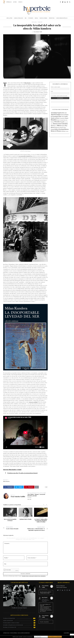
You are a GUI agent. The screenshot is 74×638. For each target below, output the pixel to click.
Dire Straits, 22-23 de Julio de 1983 (9, 627)
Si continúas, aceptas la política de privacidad (59, 95)
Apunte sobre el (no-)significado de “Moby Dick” (45, 600)
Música (59, 125)
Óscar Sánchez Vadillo (38, 31)
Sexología (63, 131)
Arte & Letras (55, 114)
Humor (52, 123)
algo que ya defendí (33, 402)
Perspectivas (57, 127)
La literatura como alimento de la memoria (19, 608)
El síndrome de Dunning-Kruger (9, 618)
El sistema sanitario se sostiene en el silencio (11, 622)
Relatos (67, 129)
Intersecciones (57, 124)
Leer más (29, 499)
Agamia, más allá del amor (8, 620)
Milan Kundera (27, 82)
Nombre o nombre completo (55, 86)
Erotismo (52, 121)
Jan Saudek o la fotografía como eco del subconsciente (13, 625)
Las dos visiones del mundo (12, 527)
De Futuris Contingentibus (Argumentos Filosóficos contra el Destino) (41, 521)
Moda (56, 125)
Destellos (54, 120)
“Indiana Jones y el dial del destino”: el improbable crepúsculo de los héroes (36, 528)
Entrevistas (65, 120)
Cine (59, 116)
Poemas (52, 129)
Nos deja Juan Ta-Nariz (43, 589)
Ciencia (62, 114)
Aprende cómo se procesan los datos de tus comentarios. (34, 576)
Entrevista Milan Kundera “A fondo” (12, 469)
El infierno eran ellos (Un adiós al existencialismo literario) (22, 473)
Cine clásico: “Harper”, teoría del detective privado (36, 495)
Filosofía (56, 122)
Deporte (66, 118)
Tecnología (66, 131)
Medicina (53, 125)
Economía (61, 120)
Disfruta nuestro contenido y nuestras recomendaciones (23, 636)
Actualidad (54, 113)
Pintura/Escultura (63, 127)
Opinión (63, 125)
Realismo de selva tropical (43, 618)
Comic (62, 116)
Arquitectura (60, 113)
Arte (66, 113)
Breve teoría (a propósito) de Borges (10, 520)
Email (52, 91)
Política (56, 129)
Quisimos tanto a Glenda (25, 519)
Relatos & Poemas (56, 131)
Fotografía (62, 121)
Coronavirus (62, 118)
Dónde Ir (58, 120)
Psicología (61, 129)
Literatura (65, 124)
